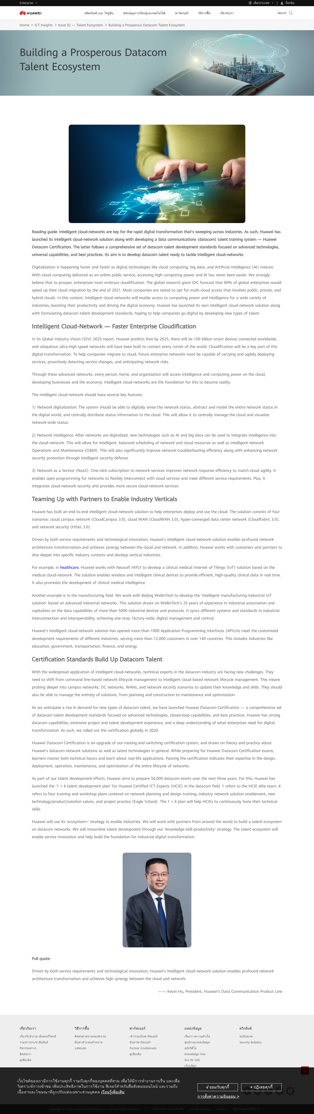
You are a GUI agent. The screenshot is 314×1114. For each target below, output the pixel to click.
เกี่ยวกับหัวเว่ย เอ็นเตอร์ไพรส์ (38, 1036)
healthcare (69, 567)
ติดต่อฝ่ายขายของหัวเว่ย (90, 1036)
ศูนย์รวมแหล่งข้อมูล (197, 1042)
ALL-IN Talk (192, 1060)
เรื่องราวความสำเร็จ (197, 1036)
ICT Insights (44, 25)
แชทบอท (80, 1048)
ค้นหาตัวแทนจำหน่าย (89, 1042)
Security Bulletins (250, 1042)
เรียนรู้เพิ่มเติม (113, 1092)
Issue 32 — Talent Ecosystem (80, 25)
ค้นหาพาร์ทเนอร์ (140, 1042)
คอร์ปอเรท (246, 1036)
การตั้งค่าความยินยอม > (218, 1096)
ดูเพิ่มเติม (25, 1060)
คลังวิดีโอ (190, 1048)
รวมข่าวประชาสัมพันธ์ (34, 1042)
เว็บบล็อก (190, 1066)
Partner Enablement (143, 1048)
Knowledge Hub (195, 1054)
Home (24, 25)
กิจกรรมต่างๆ (28, 1048)
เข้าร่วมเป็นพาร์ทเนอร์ (143, 1036)
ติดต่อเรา (25, 1054)
